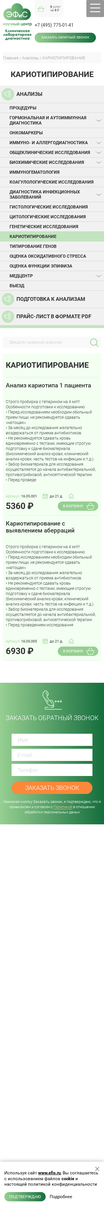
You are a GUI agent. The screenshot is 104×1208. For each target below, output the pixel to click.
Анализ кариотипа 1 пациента (48, 385)
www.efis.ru (49, 1173)
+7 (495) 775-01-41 (54, 25)
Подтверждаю (25, 1196)
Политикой (63, 807)
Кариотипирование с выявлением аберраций (40, 527)
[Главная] (17, 14)
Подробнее (61, 1196)
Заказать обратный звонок (65, 37)
